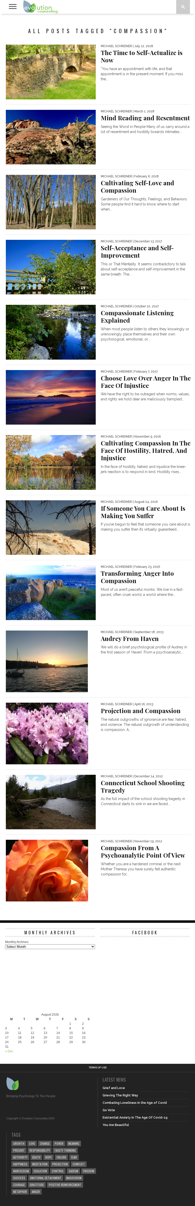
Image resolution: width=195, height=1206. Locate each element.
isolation (40, 1171)
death (36, 1157)
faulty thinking (65, 1150)
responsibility (39, 1150)
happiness (20, 1164)
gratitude (37, 1185)
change (45, 1143)
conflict (79, 1164)
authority (20, 1157)
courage (19, 1185)
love (32, 1143)
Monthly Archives (16, 942)
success (19, 1178)
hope (48, 1157)
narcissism (21, 1171)
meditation (39, 1164)
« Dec (9, 1051)
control (58, 1171)
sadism (73, 1171)
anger (36, 1191)
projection (60, 1164)
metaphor (20, 1191)
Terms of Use (98, 1067)
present (19, 1150)
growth (18, 1143)
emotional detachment (45, 1178)
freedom (88, 1171)
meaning (73, 1143)
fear (74, 1157)
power (59, 1143)
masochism (74, 1178)
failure (61, 1157)
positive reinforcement (65, 1185)
